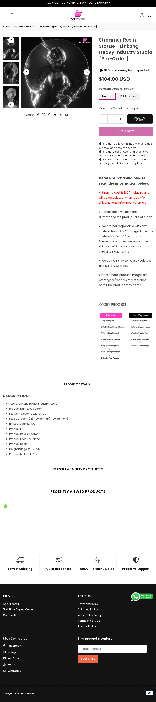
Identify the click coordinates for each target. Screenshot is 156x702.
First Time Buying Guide (18, 609)
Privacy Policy (87, 626)
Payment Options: (116, 89)
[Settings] (141, 15)
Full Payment (128, 96)
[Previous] (26, 72)
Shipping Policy (88, 609)
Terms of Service (89, 621)
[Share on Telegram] (55, 115)
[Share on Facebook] (38, 115)
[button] (149, 15)
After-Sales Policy (89, 615)
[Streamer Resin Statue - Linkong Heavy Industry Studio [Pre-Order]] (11, 48)
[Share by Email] (66, 115)
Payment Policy (88, 604)
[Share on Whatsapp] (60, 115)
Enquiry (134, 108)
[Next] (87, 72)
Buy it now (126, 131)
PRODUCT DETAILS (77, 384)
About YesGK (11, 604)
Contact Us (10, 615)
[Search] (12, 15)
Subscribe (88, 658)
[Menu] (5, 15)
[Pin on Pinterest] (49, 115)
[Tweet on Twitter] (43, 115)
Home (6, 26)
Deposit (107, 96)
